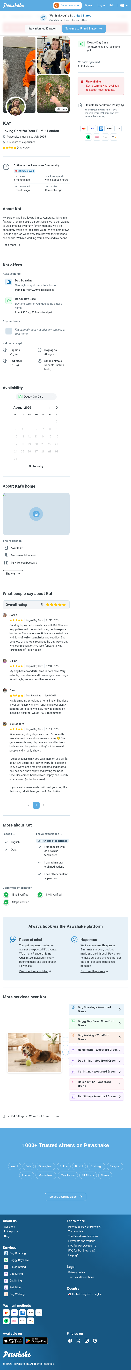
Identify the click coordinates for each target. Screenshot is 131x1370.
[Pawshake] (13, 5)
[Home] (4, 1116)
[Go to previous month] (49, 407)
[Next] (43, 805)
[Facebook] (70, 1340)
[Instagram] (86, 1340)
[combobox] (36, 396)
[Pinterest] (94, 1340)
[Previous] (28, 805)
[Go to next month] (56, 407)
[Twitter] (78, 1340)
